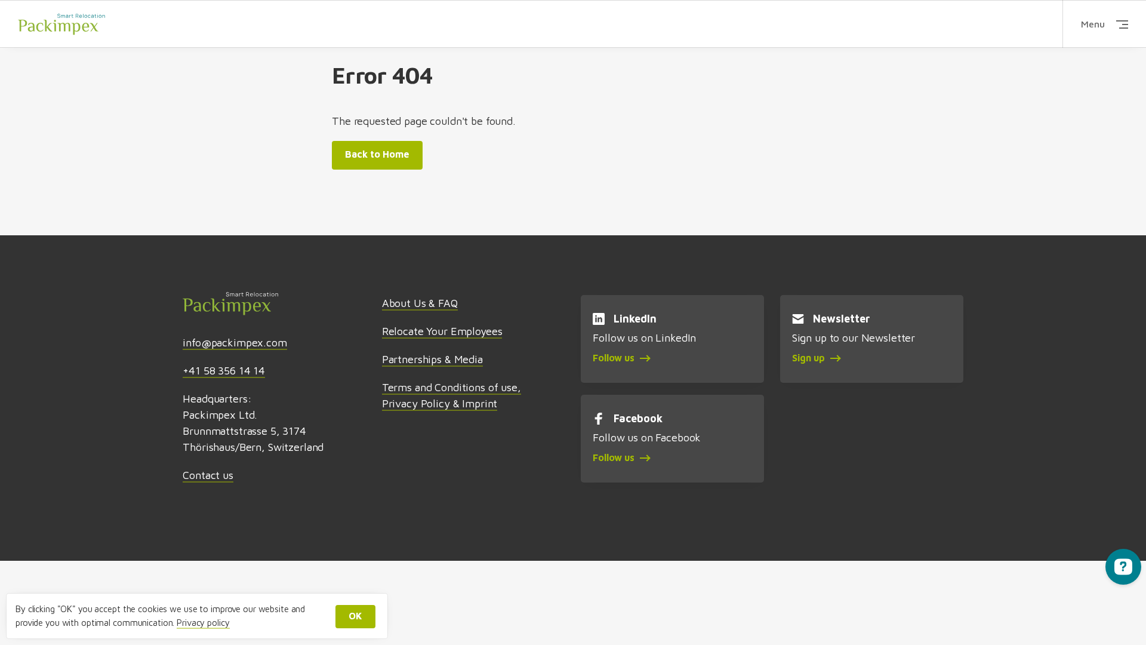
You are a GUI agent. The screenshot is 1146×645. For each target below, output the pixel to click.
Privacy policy (203, 623)
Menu (1093, 24)
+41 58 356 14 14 (224, 370)
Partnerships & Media (432, 359)
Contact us (208, 475)
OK (355, 615)
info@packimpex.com (234, 342)
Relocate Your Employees (442, 331)
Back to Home (377, 154)
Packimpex (61, 24)
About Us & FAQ (420, 303)
